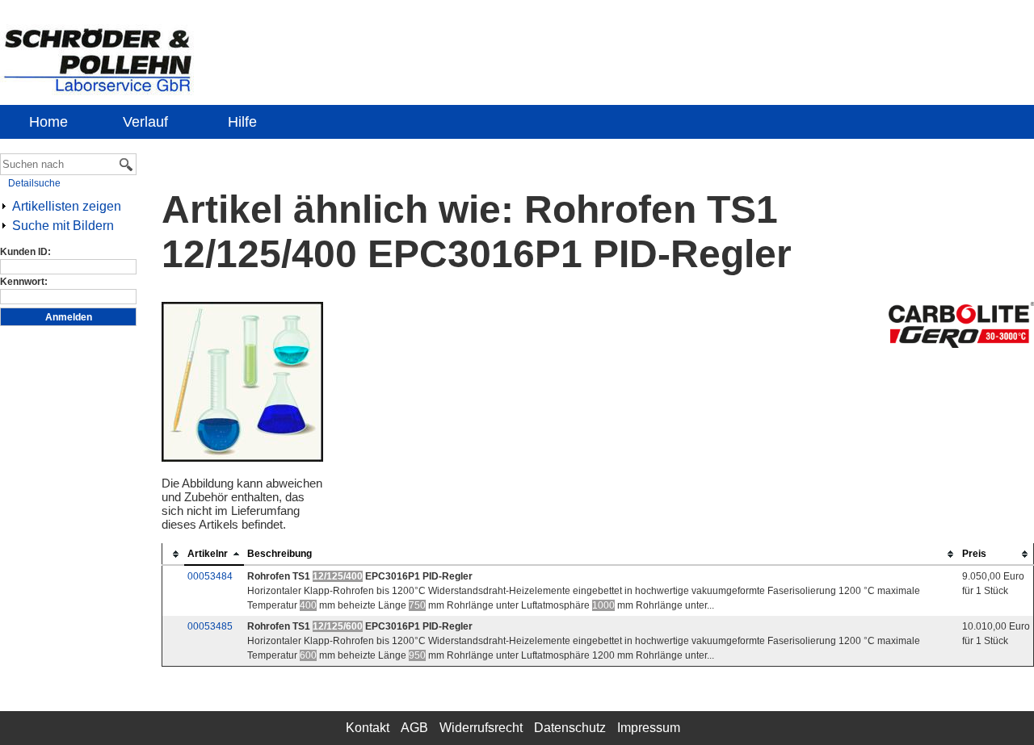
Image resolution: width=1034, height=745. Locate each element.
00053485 (210, 626)
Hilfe (242, 122)
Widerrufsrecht (481, 728)
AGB (414, 728)
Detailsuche (34, 183)
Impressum (648, 728)
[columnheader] (173, 554)
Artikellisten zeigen (66, 206)
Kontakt (367, 728)
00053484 (210, 576)
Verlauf (145, 122)
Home (48, 122)
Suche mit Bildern (63, 225)
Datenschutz (570, 728)
